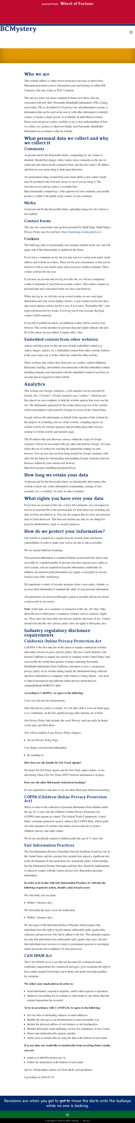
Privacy (86, 1120)
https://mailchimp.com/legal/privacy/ (82, 232)
